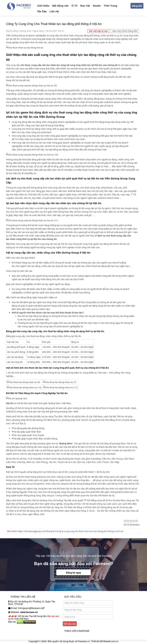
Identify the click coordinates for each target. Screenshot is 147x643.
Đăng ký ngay (73, 572)
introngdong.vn (15, 626)
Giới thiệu (43, 5)
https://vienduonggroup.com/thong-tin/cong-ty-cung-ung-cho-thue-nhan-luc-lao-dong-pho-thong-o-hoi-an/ (71, 531)
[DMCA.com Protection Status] (26, 621)
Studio (97, 5)
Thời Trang (110, 5)
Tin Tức (42, 11)
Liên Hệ (54, 11)
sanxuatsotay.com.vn (18, 630)
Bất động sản (60, 5)
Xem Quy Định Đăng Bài (124, 31)
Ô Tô (74, 5)
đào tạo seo (53, 616)
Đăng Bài (137, 5)
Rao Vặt (85, 5)
